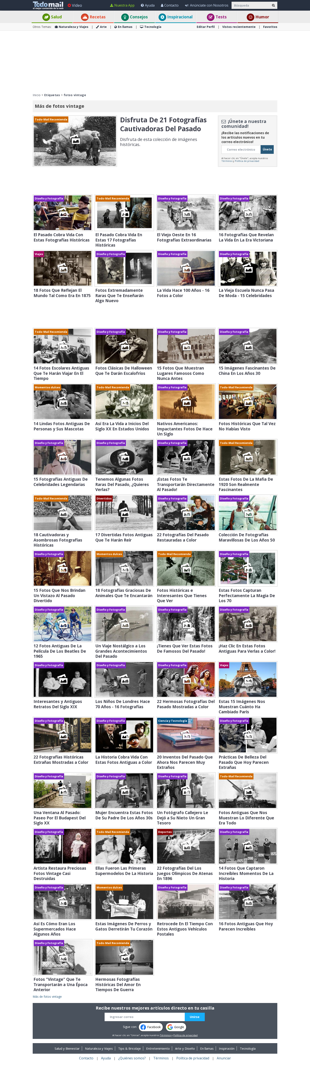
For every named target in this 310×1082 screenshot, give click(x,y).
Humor (261, 17)
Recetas (97, 17)
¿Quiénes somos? (132, 1058)
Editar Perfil (206, 27)
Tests (220, 17)
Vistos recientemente (239, 27)
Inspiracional (179, 17)
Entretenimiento (158, 1048)
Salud (56, 17)
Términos (226, 160)
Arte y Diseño (185, 1048)
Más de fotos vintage (47, 997)
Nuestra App (124, 5)
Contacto (171, 5)
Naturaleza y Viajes (73, 27)
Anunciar (224, 1058)
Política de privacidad (247, 160)
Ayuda (150, 5)
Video (77, 5)
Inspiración (227, 1048)
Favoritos (270, 27)
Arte (103, 27)
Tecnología (152, 27)
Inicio (36, 95)
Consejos (138, 17)
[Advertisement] (155, 61)
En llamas (125, 27)
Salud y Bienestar (67, 1048)
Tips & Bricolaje (129, 1048)
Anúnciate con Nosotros (209, 5)
